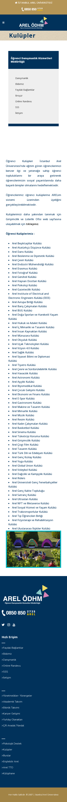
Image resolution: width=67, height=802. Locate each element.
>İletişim (6, 677)
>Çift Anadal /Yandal (13, 725)
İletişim (19, 113)
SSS (17, 107)
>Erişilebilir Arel (10, 761)
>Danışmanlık (9, 659)
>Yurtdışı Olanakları (12, 719)
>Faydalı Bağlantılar (12, 647)
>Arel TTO (7, 767)
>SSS (5, 671)
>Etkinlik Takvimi (10, 707)
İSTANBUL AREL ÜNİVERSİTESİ (35, 2)
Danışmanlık (21, 78)
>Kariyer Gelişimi (11, 713)
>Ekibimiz (7, 653)
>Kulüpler (7, 749)
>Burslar (6, 755)
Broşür (18, 95)
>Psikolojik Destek (11, 743)
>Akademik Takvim (12, 701)
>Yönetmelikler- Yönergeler (17, 695)
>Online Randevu (11, 665)
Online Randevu (23, 101)
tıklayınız (32, 224)
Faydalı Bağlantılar (24, 89)
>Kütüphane (8, 773)
